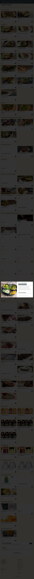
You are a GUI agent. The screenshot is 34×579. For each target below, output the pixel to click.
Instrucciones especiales (22, 292)
